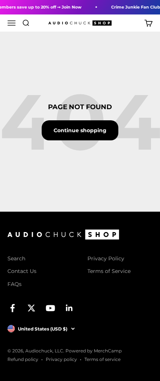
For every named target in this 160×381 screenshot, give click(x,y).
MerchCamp (108, 351)
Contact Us (21, 271)
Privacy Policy (105, 258)
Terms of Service (109, 271)
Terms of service (102, 359)
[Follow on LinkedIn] (69, 308)
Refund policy (22, 359)
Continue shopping (80, 130)
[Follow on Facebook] (12, 308)
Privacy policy (61, 359)
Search (16, 258)
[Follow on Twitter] (31, 308)
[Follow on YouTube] (50, 308)
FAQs (14, 284)
